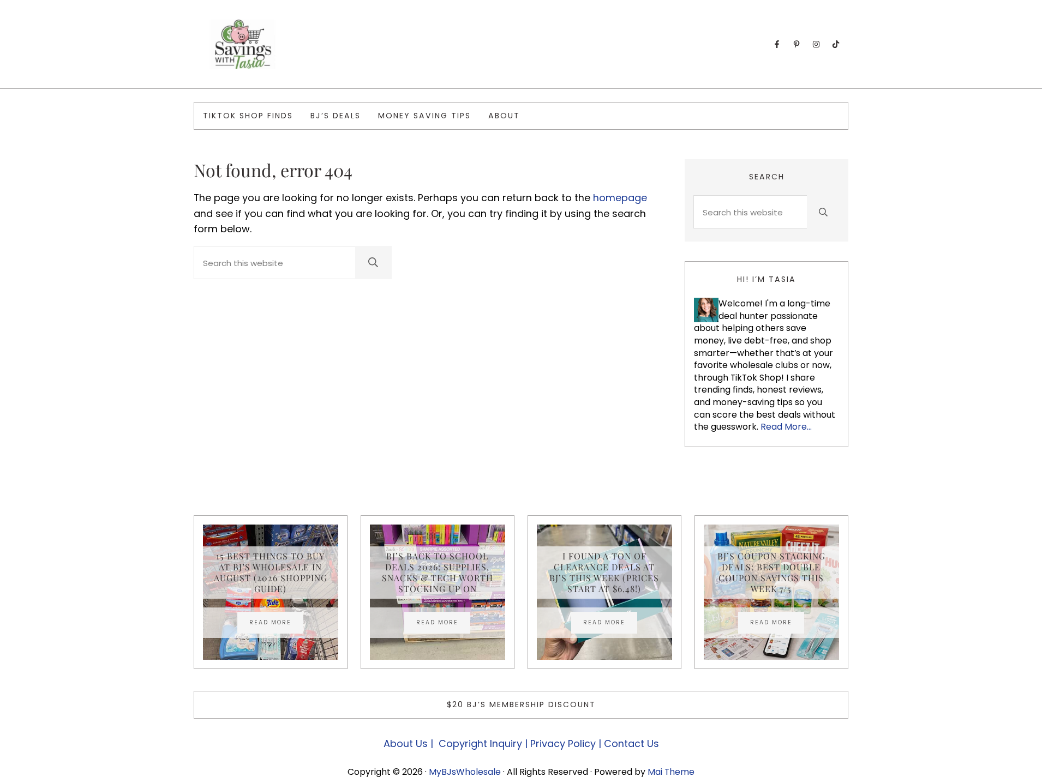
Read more (276, 623)
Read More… (786, 426)
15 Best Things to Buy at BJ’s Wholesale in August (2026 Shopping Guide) (270, 572)
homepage (620, 197)
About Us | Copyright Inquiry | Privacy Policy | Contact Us (521, 743)
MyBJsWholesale (465, 772)
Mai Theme (671, 772)
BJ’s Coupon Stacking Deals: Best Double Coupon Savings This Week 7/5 (771, 572)
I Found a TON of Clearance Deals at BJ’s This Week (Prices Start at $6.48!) (604, 572)
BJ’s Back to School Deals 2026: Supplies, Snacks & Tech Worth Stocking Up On (437, 572)
